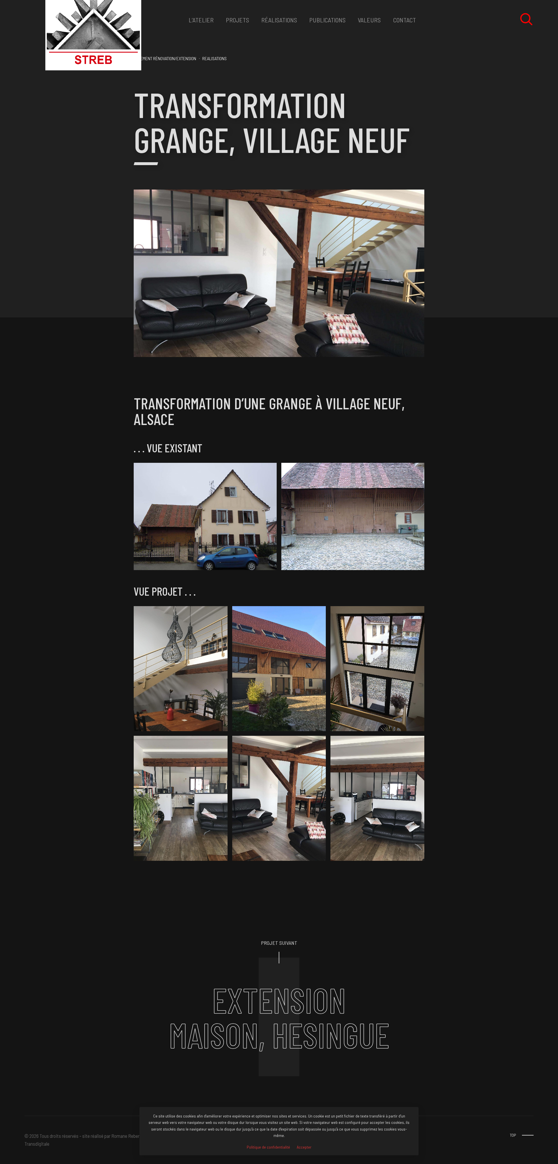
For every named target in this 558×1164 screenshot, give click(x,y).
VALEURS (369, 20)
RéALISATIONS (279, 20)
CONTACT (404, 20)
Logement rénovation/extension (165, 58)
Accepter (304, 1147)
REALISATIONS (214, 58)
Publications (327, 20)
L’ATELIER (201, 20)
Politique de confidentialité (268, 1147)
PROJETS (237, 20)
